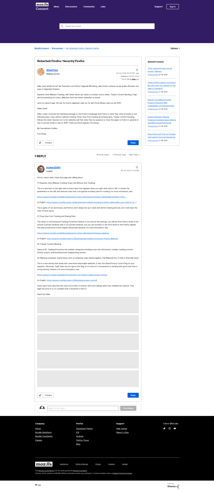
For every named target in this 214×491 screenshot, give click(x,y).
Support (159, 6)
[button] (40, 142)
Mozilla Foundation (44, 436)
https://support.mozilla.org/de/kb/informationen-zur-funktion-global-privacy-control (72, 275)
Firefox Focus (82, 440)
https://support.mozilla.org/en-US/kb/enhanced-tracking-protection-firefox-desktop (82, 238)
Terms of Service (82, 464)
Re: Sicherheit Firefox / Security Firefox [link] (82, 48)
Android (79, 436)
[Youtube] (175, 428)
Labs (103, 6)
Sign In (173, 7)
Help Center (121, 428)
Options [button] (174, 48)
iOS (77, 432)
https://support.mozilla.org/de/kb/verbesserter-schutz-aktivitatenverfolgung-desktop (73, 233)
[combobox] (107, 26)
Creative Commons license (122, 473)
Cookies (111, 464)
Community (88, 6)
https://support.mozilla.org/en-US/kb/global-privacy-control (71, 280)
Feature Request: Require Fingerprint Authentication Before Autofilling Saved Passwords (162, 120)
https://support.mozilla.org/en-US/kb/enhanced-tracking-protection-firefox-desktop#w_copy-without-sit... (91, 202)
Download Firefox (84, 428)
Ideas (56, 6)
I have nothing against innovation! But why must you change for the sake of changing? (162, 85)
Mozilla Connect (42, 7)
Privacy (98, 464)
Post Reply (128, 408)
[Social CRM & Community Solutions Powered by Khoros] (173, 486)
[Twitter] (164, 428)
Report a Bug (122, 432)
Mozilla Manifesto (43, 432)
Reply (133, 143)
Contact (125, 464)
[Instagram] (169, 428)
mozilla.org (64, 464)
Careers (38, 440)
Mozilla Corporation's (46, 471)
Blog (78, 444)
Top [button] (39, 485)
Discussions (71, 6)
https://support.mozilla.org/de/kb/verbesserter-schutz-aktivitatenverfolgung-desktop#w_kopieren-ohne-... (82, 197)
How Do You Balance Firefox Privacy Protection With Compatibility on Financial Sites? (161, 103)
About (38, 428)
